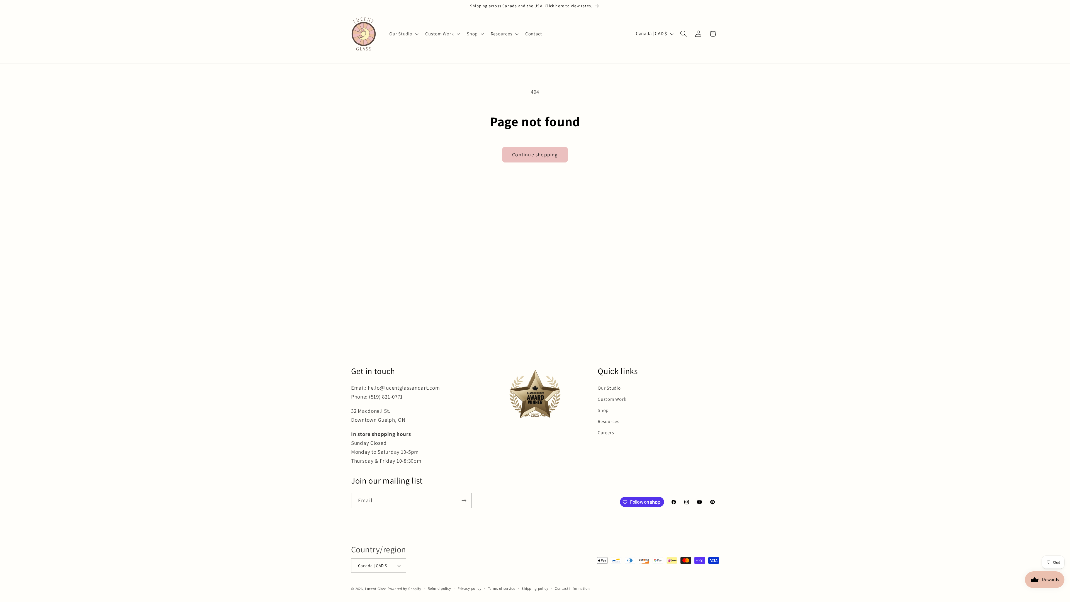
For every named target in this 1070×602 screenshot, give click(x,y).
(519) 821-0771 (386, 396)
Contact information (572, 588)
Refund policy (439, 588)
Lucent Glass (375, 588)
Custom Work (612, 399)
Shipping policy (535, 588)
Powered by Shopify (404, 588)
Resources (608, 421)
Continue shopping (535, 154)
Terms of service (501, 588)
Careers (606, 432)
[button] (403, 34)
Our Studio (609, 388)
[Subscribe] (463, 500)
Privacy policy (469, 588)
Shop (603, 410)
